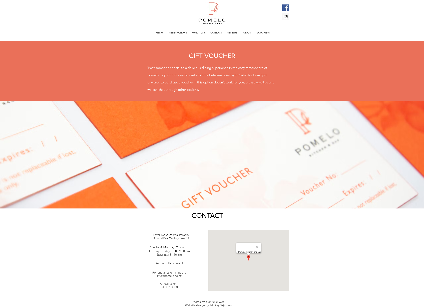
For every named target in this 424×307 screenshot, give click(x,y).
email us (262, 82)
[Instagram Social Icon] (285, 16)
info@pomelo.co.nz (169, 276)
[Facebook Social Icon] (285, 7)
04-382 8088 (169, 287)
